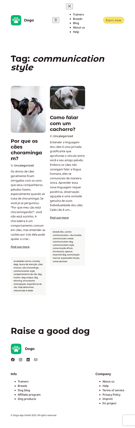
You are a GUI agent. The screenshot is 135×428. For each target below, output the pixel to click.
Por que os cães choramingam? (26, 150)
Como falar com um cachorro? (64, 123)
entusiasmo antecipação (24, 282)
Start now (113, 20)
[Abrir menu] (55, 20)
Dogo (29, 20)
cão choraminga (30, 267)
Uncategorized (24, 165)
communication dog (63, 241)
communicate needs (63, 238)
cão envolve (75, 235)
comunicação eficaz (63, 248)
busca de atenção (28, 264)
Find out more (20, 247)
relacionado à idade (23, 290)
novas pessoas (60, 261)
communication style (24, 270)
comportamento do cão (25, 274)
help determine (26, 287)
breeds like (58, 231)
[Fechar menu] (69, 6)
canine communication (62, 233)
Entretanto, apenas (62, 251)
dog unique (27, 277)
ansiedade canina (22, 261)
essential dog (59, 254)
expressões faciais (70, 257)
